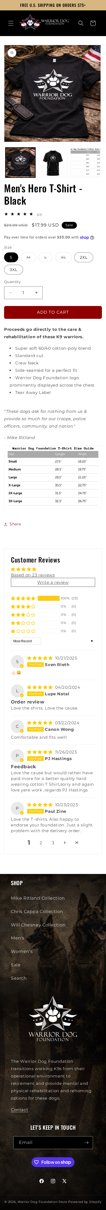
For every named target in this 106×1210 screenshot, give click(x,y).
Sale (15, 964)
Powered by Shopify (85, 1202)
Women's (22, 951)
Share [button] (15, 524)
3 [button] (53, 842)
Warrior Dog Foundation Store (42, 1202)
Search (19, 978)
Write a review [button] (52, 582)
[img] (40, 658)
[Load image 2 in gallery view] (53, 163)
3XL (13, 269)
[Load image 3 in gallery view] (85, 163)
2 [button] (41, 842)
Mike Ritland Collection (38, 898)
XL (66, 258)
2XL (84, 257)
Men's (17, 938)
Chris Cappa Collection (37, 911)
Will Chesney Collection (38, 925)
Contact (19, 1109)
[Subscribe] (87, 1142)
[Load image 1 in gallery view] (20, 163)
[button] (11, 23)
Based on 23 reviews (33, 575)
